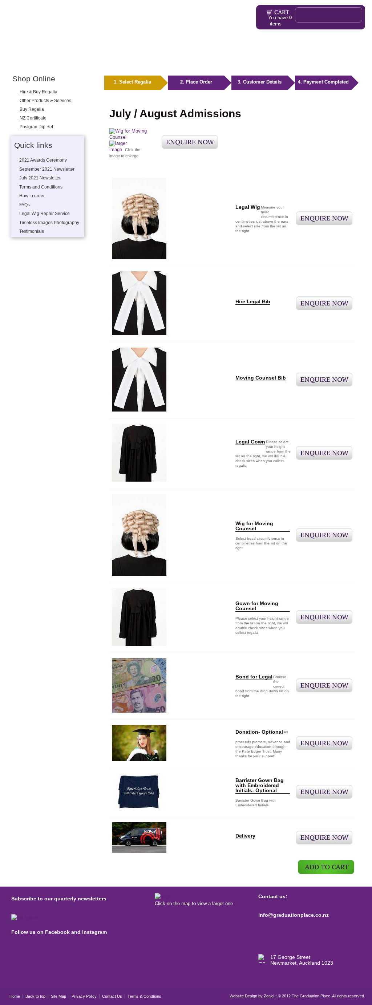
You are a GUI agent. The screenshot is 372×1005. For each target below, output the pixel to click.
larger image (118, 146)
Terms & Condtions (144, 996)
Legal (59, 61)
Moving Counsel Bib (260, 378)
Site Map (58, 996)
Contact (336, 61)
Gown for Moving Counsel (256, 605)
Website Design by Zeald (252, 996)
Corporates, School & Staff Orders (266, 61)
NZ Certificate (33, 118)
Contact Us (112, 996)
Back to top (35, 996)
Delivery (245, 836)
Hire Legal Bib (252, 301)
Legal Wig (247, 207)
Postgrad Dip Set (36, 126)
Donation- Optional (259, 732)
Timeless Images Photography (49, 222)
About (139, 61)
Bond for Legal (253, 677)
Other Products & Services (99, 61)
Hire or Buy (37, 61)
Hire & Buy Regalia (38, 91)
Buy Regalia (32, 109)
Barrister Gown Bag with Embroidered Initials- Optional (259, 785)
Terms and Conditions (40, 187)
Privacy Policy (84, 996)
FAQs (161, 61)
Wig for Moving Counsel (254, 525)
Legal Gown (250, 442)
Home (15, 61)
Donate (316, 61)
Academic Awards (197, 61)
